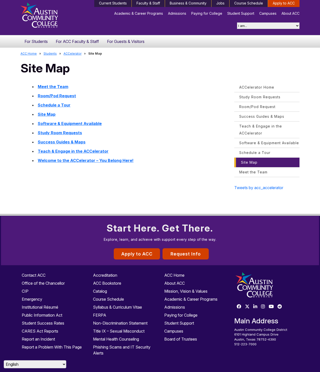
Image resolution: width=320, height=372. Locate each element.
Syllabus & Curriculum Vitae (117, 307)
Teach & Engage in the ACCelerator (73, 151)
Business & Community (188, 3)
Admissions (177, 13)
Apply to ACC (284, 3)
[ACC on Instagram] (263, 307)
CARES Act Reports (40, 331)
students (50, 53)
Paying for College (206, 13)
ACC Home (28, 53)
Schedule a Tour (54, 105)
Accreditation (105, 275)
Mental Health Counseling (116, 339)
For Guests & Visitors (125, 41)
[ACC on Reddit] (279, 307)
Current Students (113, 3)
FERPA (99, 315)
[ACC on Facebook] (239, 307)
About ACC (291, 13)
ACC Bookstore (107, 283)
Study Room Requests (60, 132)
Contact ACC (34, 275)
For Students (36, 41)
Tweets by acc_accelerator (258, 187)
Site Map (47, 114)
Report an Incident (38, 339)
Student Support (240, 13)
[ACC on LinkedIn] (255, 307)
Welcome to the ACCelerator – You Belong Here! (86, 160)
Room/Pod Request (57, 95)
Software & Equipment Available (70, 123)
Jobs (220, 3)
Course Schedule (248, 3)
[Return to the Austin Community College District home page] (53, 16)
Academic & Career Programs (138, 13)
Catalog (100, 291)
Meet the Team (53, 86)
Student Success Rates (43, 323)
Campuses (267, 13)
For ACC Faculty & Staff (77, 41)
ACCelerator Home (256, 87)
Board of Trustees (180, 339)
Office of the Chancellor (43, 283)
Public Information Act (42, 315)
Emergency (32, 299)
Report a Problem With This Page (52, 347)
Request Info (185, 253)
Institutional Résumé (40, 307)
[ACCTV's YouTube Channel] (271, 307)
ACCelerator (73, 53)
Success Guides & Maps (62, 141)
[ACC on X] (247, 307)
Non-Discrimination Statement (120, 323)
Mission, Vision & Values (186, 291)
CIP (25, 291)
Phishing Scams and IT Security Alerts (121, 350)
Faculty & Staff (148, 3)
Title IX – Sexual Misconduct (118, 331)
